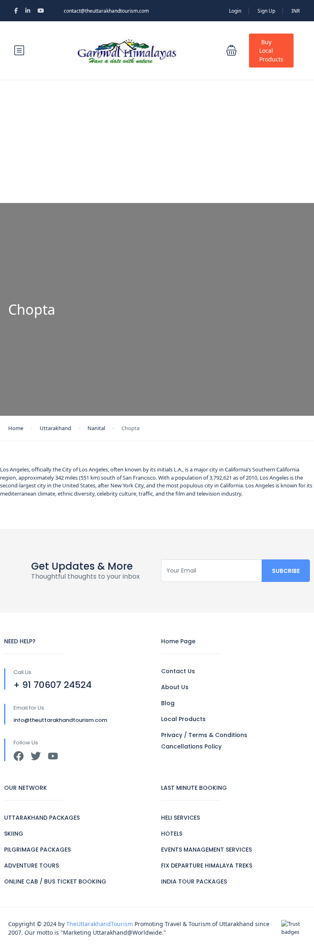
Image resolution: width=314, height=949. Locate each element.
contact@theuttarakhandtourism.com (106, 10)
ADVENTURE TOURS (31, 865)
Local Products (183, 719)
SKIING (13, 834)
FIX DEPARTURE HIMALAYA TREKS (206, 865)
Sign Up (266, 10)
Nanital (96, 428)
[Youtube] (53, 756)
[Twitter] (36, 756)
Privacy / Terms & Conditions (204, 735)
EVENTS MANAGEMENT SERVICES (206, 849)
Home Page (178, 641)
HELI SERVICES (180, 818)
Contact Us (178, 671)
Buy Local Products (271, 50)
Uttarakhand (55, 428)
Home (15, 428)
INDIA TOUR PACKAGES (194, 881)
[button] (231, 50)
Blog (168, 703)
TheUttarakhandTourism (99, 924)
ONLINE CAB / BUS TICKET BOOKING (55, 881)
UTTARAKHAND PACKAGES (42, 818)
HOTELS (171, 834)
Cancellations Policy (191, 746)
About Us (174, 687)
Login (235, 10)
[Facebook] (18, 756)
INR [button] (296, 10)
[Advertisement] (157, 141)
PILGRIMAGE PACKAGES (37, 849)
